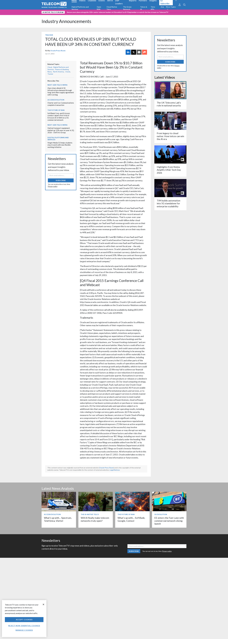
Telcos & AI (143, 8)
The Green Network (127, 8)
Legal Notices (115, 470)
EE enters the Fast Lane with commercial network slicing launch (169, 520)
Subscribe (61, 180)
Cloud (50, 67)
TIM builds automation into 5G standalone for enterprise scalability (168, 203)
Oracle (67, 72)
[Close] (43, 604)
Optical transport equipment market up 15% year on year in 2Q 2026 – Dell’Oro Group (61, 130)
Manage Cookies (24, 630)
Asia (162, 7)
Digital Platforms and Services (80, 8)
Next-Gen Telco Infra (57, 85)
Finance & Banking (62, 69)
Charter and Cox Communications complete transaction (61, 104)
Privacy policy (52, 186)
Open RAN (99, 8)
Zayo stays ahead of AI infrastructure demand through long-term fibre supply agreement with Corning (61, 91)
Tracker (49, 35)
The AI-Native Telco (90, 514)
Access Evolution (56, 100)
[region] (24, 618)
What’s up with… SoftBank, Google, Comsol (131, 519)
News (50, 72)
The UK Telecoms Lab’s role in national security (169, 104)
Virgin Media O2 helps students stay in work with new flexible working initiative (60, 145)
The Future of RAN (56, 110)
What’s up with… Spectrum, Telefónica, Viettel (58, 519)
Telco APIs (153, 8)
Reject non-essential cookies (24, 626)
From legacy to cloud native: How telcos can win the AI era (170, 136)
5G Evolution (160, 514)
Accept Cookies (24, 620)
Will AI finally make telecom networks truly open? (95, 519)
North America (58, 72)
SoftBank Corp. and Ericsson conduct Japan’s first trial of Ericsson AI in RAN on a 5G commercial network (59, 116)
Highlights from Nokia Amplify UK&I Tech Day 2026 (169, 170)
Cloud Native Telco (112, 8)
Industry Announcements (66, 21)
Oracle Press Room (57, 51)
